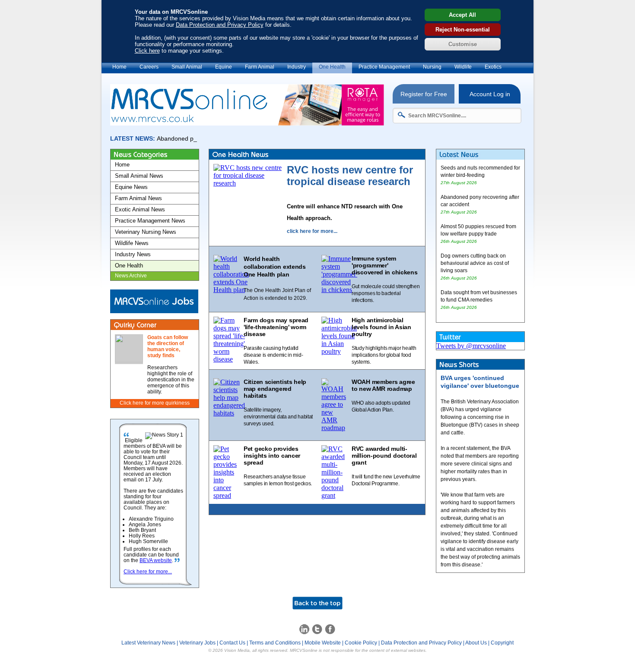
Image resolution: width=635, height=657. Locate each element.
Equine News (131, 187)
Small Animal (186, 67)
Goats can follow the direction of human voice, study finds (167, 346)
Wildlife (463, 67)
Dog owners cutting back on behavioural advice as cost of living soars (475, 263)
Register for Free (423, 94)
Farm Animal (259, 67)
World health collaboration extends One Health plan (275, 266)
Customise (462, 44)
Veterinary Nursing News (145, 232)
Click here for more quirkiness (155, 403)
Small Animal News (139, 176)
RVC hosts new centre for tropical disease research (350, 175)
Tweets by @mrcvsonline (471, 345)
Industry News (133, 254)
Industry (296, 67)
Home (119, 67)
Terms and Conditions (275, 643)
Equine (223, 67)
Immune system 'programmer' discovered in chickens (384, 265)
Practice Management (384, 67)
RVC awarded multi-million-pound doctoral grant (384, 455)
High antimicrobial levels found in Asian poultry (381, 327)
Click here (147, 50)
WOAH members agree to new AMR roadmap (383, 385)
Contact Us (232, 643)
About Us (476, 643)
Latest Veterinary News (148, 643)
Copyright (502, 643)
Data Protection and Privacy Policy (220, 25)
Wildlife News (132, 243)
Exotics (493, 67)
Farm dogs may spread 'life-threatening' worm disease (276, 327)
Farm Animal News (138, 198)
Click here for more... (148, 572)
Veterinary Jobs (197, 643)
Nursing (432, 67)
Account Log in (490, 94)
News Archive (131, 276)
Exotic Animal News (140, 209)
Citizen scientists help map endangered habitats (275, 388)
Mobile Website (323, 643)
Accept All (462, 15)
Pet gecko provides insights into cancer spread (272, 455)
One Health (332, 67)
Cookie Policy (361, 643)
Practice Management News (150, 220)
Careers (149, 67)
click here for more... (312, 231)
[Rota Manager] (247, 123)
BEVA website (156, 560)
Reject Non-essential (462, 29)
